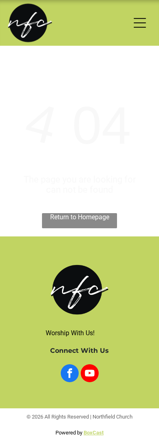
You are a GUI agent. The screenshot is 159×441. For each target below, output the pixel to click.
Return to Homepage (79, 217)
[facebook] (70, 374)
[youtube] (90, 374)
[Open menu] (140, 23)
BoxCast (94, 433)
